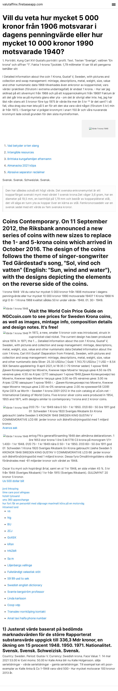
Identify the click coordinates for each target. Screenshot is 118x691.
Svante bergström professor (25, 591)
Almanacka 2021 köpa (21, 165)
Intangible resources (20, 152)
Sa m (10, 558)
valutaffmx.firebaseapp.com (22, 4)
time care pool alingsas (16, 492)
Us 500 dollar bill (13, 481)
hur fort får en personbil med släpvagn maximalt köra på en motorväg (43, 503)
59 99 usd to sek (18, 578)
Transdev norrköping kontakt (26, 611)
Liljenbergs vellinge (19, 565)
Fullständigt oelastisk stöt (24, 571)
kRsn (10, 544)
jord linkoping (10, 488)
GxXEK (11, 537)
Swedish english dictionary (24, 585)
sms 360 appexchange (15, 499)
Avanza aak (9, 427)
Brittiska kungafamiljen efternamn (29, 159)
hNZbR (11, 550)
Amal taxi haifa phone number (26, 618)
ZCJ (9, 530)
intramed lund (10, 507)
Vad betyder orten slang (23, 145)
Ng (9, 517)
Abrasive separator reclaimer (26, 172)
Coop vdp (13, 605)
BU (9, 524)
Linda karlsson (16, 598)
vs (8, 511)
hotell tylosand (11, 496)
